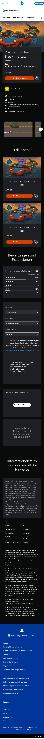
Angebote (30, 18)
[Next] (41, 129)
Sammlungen (18, 18)
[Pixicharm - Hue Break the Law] (18, 129)
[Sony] (39, 738)
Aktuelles (6, 18)
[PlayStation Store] (10, 10)
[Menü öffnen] (2, 3)
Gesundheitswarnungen (12, 601)
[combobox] (22, 312)
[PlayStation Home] (22, 3)
